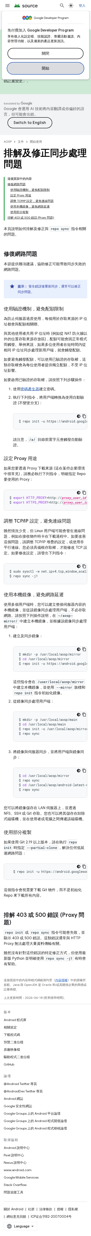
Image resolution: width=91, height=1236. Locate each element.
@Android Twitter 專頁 (20, 1084)
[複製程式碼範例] (84, 416)
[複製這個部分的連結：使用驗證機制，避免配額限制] (68, 309)
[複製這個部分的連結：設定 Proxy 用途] (41, 459)
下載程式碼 (12, 1035)
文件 (21, 142)
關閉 (45, 53)
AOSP (8, 142)
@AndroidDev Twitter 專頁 (23, 1091)
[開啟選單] (7, 5)
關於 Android (13, 1209)
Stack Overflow (15, 1185)
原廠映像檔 (12, 1049)
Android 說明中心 (17, 1148)
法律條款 (45, 1209)
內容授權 (61, 980)
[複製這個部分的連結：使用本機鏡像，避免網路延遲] (68, 595)
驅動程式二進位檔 (17, 1057)
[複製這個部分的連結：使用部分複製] (36, 833)
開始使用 (36, 142)
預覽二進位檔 (13, 1042)
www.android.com (18, 1170)
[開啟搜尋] (62, 5)
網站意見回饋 (16, 1216)
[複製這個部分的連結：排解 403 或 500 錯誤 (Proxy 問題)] (16, 923)
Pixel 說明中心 (14, 1155)
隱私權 (73, 1209)
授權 (60, 1209)
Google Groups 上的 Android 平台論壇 (32, 1113)
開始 (45, 68)
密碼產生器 (30, 389)
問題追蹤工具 (13, 1192)
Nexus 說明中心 (15, 1162)
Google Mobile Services (21, 1177)
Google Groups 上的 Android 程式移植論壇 (35, 1128)
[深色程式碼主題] (78, 416)
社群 (31, 1209)
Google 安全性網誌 (18, 1106)
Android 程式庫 (15, 1020)
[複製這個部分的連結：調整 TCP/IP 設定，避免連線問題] (75, 521)
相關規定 (10, 1027)
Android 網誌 (13, 1099)
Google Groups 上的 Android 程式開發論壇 (35, 1121)
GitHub (9, 1064)
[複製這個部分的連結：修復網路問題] (42, 254)
